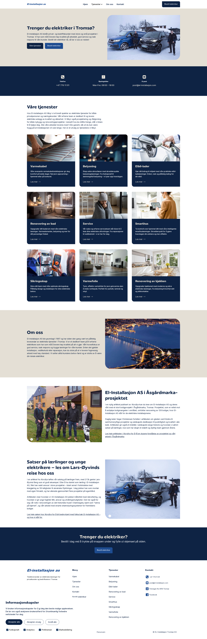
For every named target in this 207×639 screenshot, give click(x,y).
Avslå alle (52, 622)
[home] (36, 4)
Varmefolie (113, 612)
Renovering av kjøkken (119, 617)
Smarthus (113, 602)
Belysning (113, 581)
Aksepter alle (14, 622)
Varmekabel (114, 576)
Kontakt (120, 4)
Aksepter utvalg (34, 622)
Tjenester (76, 581)
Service (112, 597)
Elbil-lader (113, 587)
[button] (97, 4)
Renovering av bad (117, 592)
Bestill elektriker (171, 4)
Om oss (109, 4)
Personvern (101, 632)
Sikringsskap (114, 607)
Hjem (85, 4)
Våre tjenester (35, 46)
